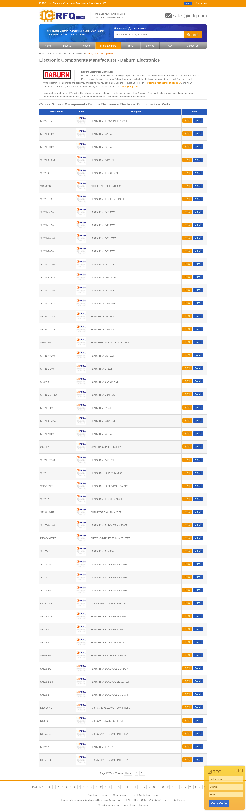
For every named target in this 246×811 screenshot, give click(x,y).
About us (66, 45)
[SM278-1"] (81, 698)
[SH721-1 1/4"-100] (81, 398)
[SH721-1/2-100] (81, 464)
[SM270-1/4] (81, 346)
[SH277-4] (81, 177)
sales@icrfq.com (129, 86)
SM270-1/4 (45, 342)
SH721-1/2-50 (47, 225)
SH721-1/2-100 (47, 460)
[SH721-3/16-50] (81, 164)
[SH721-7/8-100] (81, 359)
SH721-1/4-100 (47, 264)
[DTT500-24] (81, 764)
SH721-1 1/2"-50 (48, 329)
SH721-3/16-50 (47, 160)
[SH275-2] (81, 503)
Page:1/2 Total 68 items (111, 773)
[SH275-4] (81, 646)
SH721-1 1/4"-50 (48, 303)
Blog (156, 795)
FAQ (169, 45)
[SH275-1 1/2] (81, 203)
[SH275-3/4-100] (81, 529)
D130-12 (44, 721)
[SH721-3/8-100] (81, 242)
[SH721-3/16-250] (81, 424)
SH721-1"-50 (46, 408)
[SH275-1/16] (81, 124)
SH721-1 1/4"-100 (48, 395)
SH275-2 (44, 499)
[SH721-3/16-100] (81, 281)
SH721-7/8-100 (47, 355)
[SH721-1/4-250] (81, 294)
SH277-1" (45, 551)
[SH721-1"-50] (81, 411)
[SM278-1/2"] (81, 672)
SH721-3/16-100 (48, 277)
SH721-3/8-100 (47, 238)
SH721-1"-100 (47, 369)
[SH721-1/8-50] (81, 150)
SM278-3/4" (46, 655)
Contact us (201, 3)
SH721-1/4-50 (47, 212)
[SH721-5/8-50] (81, 255)
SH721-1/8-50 (47, 147)
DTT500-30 (45, 734)
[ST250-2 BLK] (81, 190)
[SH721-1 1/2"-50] (81, 333)
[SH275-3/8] (81, 594)
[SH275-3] (81, 633)
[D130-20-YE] (81, 711)
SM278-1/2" (46, 669)
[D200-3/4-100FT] (81, 542)
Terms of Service (139, 805)
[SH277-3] (81, 385)
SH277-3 (44, 382)
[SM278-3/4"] (81, 659)
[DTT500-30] (81, 737)
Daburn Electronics (73, 53)
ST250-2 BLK (46, 186)
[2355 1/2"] (81, 450)
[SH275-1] (81, 477)
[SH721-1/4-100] (81, 268)
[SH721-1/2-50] (81, 229)
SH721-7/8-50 (47, 434)
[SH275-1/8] (81, 568)
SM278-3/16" (46, 486)
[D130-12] (81, 724)
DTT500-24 (45, 760)
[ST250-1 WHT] (81, 516)
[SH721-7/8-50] (81, 437)
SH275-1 (44, 473)
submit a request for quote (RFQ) (164, 83)
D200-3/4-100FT (48, 538)
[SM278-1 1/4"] (81, 685)
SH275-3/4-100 (47, 525)
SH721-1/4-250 (47, 290)
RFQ (130, 45)
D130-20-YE (46, 708)
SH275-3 (44, 629)
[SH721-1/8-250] (81, 320)
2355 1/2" (45, 447)
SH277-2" (45, 747)
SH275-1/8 (45, 564)
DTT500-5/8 (46, 603)
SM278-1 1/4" (47, 682)
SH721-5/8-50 (47, 251)
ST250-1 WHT (47, 512)
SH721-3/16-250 (48, 421)
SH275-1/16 (46, 121)
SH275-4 (44, 642)
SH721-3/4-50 (47, 134)
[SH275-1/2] (81, 581)
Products (86, 45)
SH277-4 (44, 173)
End (142, 773)
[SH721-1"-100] (81, 372)
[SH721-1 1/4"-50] (81, 307)
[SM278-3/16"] (81, 490)
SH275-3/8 (45, 590)
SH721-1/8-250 (47, 316)
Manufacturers (108, 45)
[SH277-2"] (81, 750)
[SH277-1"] (81, 555)
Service (150, 45)
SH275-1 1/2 (46, 199)
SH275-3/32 (46, 616)
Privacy (125, 805)
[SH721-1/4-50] (81, 216)
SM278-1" (45, 695)
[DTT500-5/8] (81, 607)
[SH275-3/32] (81, 620)
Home (48, 45)
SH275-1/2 (45, 577)
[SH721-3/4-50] (81, 137)
